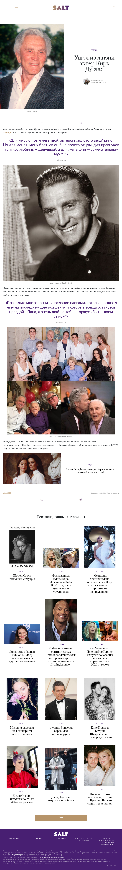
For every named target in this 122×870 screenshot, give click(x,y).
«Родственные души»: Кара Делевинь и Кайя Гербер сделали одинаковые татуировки (61, 584)
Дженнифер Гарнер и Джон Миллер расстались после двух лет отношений (22, 656)
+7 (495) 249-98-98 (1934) (52, 855)
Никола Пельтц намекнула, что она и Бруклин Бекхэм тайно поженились (99, 799)
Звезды (94, 50)
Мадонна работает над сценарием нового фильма (22, 731)
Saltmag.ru (19, 851)
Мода (90, 464)
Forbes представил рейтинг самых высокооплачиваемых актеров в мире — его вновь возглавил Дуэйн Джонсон (62, 656)
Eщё (61, 817)
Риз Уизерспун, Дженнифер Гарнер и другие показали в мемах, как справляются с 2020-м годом (100, 656)
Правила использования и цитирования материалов (108, 842)
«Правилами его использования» (52, 857)
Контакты (61, 839)
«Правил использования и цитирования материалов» (32, 863)
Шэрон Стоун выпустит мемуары (22, 577)
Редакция (37, 839)
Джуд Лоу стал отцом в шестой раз (61, 799)
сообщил (7, 133)
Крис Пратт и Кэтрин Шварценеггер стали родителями (100, 732)
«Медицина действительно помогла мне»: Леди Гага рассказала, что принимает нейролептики (99, 584)
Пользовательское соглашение (84, 840)
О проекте (14, 839)
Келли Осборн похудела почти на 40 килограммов (22, 799)
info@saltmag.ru (17, 855)
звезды (7, 493)
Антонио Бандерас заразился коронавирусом (61, 731)
